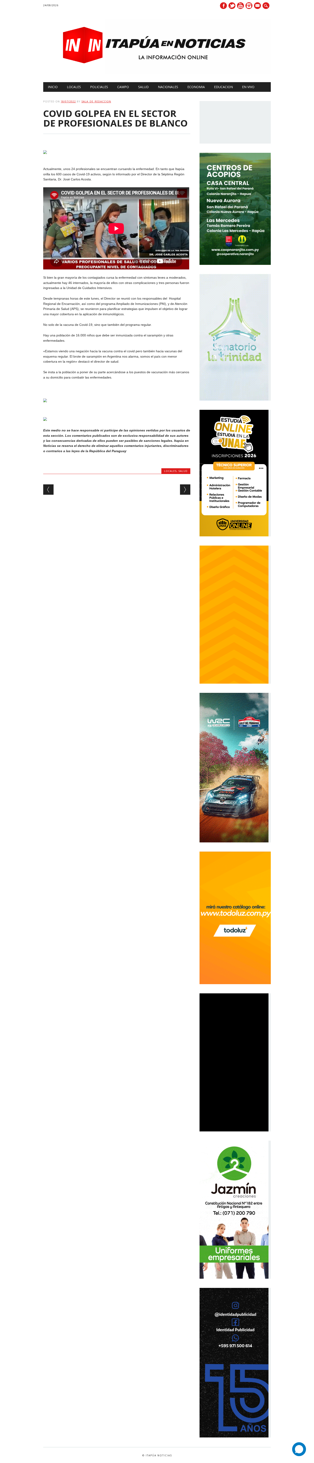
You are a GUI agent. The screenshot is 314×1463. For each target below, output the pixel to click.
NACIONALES (168, 87)
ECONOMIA (196, 87)
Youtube (240, 5)
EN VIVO (248, 87)
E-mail (258, 6)
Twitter (231, 5)
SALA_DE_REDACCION (96, 101)
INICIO (53, 87)
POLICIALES (99, 87)
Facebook (223, 5)
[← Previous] (48, 489)
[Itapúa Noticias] (157, 73)
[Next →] (185, 489)
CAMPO (123, 87)
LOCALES (74, 87)
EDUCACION (223, 87)
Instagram (248, 5)
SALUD (143, 87)
